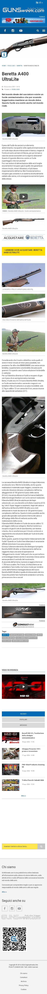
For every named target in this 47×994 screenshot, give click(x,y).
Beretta (6, 635)
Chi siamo (23, 973)
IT (39, 2)
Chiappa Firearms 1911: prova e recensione (31, 750)
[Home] (23, 9)
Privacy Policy (23, 985)
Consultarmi (30, 635)
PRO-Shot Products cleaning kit (33, 766)
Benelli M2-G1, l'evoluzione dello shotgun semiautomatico (33, 735)
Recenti (28, 714)
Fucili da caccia (8, 638)
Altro (23, 796)
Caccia (39, 635)
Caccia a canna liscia (20, 641)
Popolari (23, 719)
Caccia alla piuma (17, 635)
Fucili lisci (16, 89)
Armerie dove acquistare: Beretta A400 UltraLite (23, 251)
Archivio (23, 725)
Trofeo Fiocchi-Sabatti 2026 (33, 780)
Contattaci (23, 977)
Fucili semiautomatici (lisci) (26, 638)
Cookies (23, 989)
